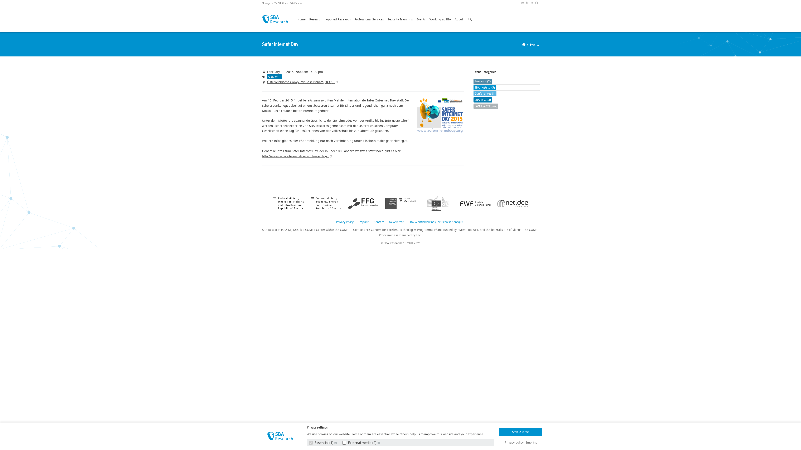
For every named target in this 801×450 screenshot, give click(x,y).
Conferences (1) (485, 93)
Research (315, 19)
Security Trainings (400, 19)
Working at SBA (440, 19)
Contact (379, 222)
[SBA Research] (280, 436)
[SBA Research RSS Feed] (532, 3)
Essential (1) (324, 442)
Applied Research (338, 19)
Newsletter (396, 222)
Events (421, 19)
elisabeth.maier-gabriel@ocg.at (385, 141)
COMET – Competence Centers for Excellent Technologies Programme (386, 230)
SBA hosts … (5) (485, 87)
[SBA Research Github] (537, 3)
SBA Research (275, 19)
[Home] (524, 44)
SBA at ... (274, 77)
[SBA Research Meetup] (528, 3)
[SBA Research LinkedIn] (523, 3)
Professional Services (369, 19)
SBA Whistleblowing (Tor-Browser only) (434, 222)
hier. (295, 141)
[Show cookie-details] (336, 443)
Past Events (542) (486, 106)
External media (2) (362, 442)
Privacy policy (514, 442)
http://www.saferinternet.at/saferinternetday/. (295, 156)
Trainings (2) (483, 81)
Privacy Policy (345, 222)
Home (301, 19)
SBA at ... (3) (483, 100)
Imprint (531, 442)
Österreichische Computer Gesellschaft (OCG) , (301, 82)
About (459, 19)
